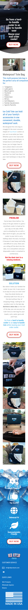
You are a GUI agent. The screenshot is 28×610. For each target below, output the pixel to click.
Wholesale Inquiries (8, 585)
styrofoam (13, 132)
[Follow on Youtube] (3, 572)
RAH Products (6, 582)
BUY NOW (13, 44)
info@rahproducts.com (12, 568)
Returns (4, 588)
